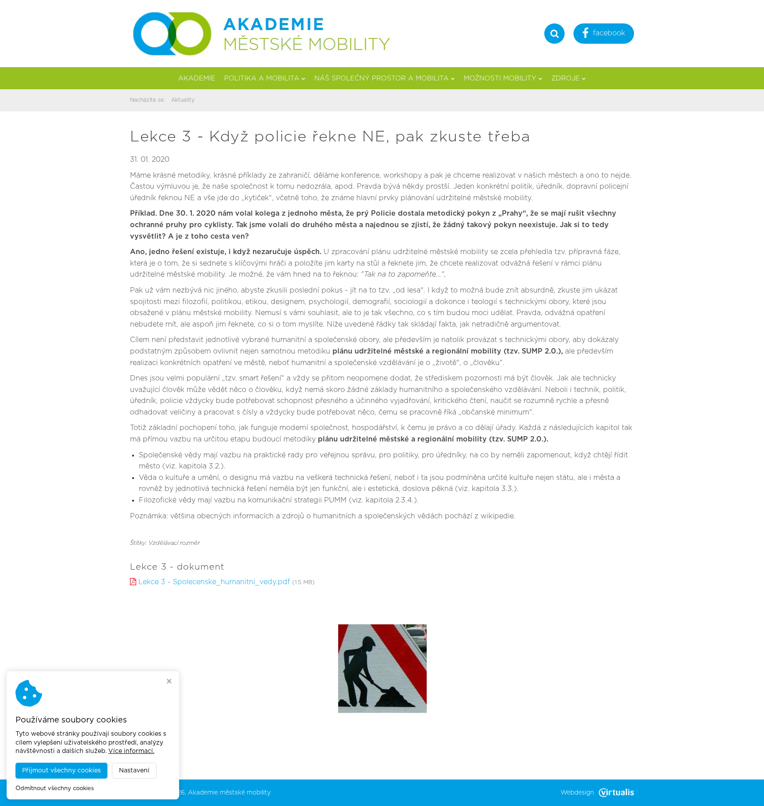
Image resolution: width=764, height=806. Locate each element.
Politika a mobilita (261, 78)
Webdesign (577, 793)
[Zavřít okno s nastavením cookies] (169, 682)
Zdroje (565, 78)
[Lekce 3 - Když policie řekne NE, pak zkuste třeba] (382, 668)
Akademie (196, 78)
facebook (609, 33)
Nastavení (134, 771)
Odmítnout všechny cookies (54, 788)
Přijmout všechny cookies (61, 771)
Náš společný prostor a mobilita (381, 78)
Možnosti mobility (500, 78)
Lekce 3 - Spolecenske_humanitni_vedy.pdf (214, 581)
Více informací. (131, 751)
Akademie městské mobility (229, 793)
